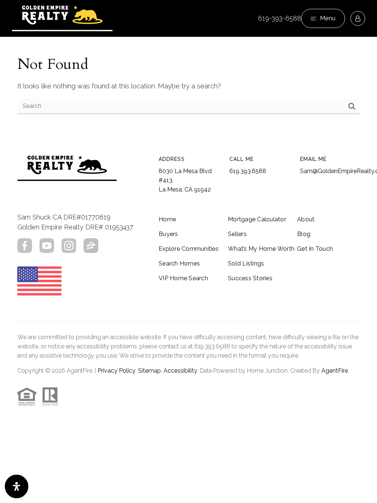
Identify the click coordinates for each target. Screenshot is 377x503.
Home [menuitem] (167, 219)
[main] (188, 84)
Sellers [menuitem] (237, 234)
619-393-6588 (279, 18)
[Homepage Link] (62, 18)
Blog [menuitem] (303, 234)
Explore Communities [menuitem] (189, 248)
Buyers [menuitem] (168, 234)
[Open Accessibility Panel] (16, 486)
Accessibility (180, 370)
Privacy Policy (116, 370)
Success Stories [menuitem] (250, 278)
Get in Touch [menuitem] (315, 248)
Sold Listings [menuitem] (246, 263)
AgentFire (334, 370)
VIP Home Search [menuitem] (183, 278)
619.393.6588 (247, 171)
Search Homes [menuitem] (179, 263)
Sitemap (149, 370)
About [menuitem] (305, 219)
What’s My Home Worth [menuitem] (261, 248)
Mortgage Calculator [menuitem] (257, 219)
